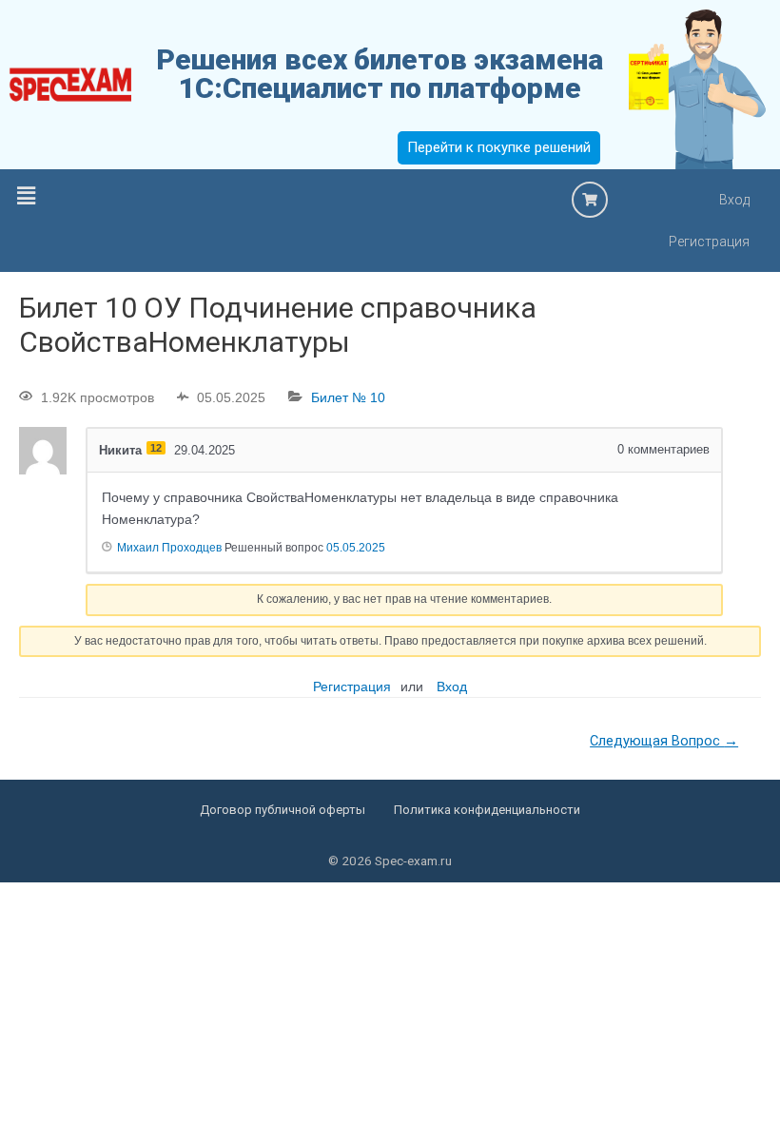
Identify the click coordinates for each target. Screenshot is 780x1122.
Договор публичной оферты (282, 810)
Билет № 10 (348, 397)
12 (156, 448)
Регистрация (709, 241)
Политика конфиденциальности (487, 810)
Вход (734, 199)
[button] (26, 197)
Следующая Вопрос (664, 740)
